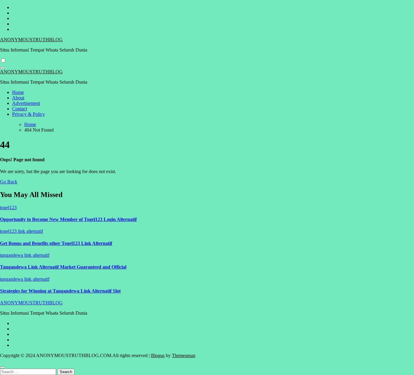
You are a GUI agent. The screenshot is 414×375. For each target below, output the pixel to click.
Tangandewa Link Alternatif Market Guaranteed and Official (63, 267)
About (18, 97)
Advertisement (26, 103)
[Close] (2, 367)
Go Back (8, 181)
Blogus (158, 355)
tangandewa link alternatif (24, 255)
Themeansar (183, 355)
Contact (19, 108)
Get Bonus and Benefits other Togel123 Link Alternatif (56, 243)
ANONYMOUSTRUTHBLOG (31, 39)
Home (18, 92)
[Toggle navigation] (2, 68)
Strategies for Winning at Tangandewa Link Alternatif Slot (60, 290)
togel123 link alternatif (21, 231)
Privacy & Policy (28, 114)
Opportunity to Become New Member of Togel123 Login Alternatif (68, 219)
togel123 (8, 207)
